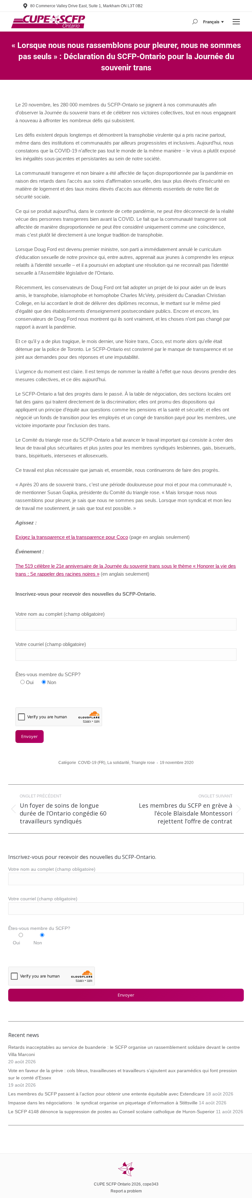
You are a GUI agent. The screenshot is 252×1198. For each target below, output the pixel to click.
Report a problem (126, 1191)
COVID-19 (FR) (91, 762)
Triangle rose (143, 762)
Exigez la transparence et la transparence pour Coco (71, 537)
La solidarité (118, 762)
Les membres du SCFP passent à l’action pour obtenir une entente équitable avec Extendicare (106, 1093)
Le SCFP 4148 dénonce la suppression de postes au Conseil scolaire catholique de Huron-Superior (111, 1111)
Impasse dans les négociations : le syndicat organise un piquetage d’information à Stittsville (103, 1102)
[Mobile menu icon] (236, 21)
